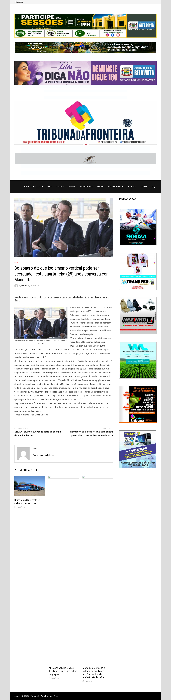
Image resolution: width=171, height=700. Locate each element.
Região (100, 186)
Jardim (143, 186)
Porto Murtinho (116, 186)
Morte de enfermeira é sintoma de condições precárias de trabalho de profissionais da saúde (94, 672)
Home (26, 186)
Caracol (72, 186)
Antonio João (86, 186)
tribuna (24, 286)
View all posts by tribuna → (44, 455)
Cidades (60, 186)
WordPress (45, 696)
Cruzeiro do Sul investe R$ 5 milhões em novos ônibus (28, 502)
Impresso (132, 186)
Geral (49, 186)
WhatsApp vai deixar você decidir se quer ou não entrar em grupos (62, 671)
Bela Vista (38, 186)
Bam (56, 696)
